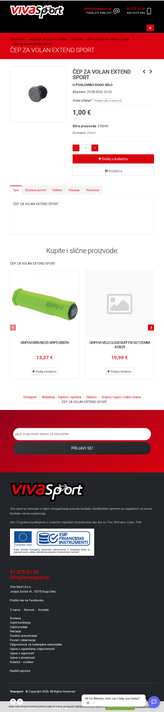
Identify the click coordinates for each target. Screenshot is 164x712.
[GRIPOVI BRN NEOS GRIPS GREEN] (44, 304)
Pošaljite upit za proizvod (107, 100)
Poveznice (92, 190)
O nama (15, 610)
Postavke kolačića (145, 706)
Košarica (115, 171)
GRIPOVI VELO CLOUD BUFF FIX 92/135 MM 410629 (119, 344)
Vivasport (17, 39)
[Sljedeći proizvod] (151, 72)
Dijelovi (77, 39)
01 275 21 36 (24, 572)
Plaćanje (74, 190)
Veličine (57, 190)
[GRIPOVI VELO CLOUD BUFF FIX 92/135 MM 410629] (119, 304)
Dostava (15, 618)
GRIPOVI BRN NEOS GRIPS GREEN (44, 342)
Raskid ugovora (20, 671)
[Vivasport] (38, 12)
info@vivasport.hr (29, 577)
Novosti (29, 610)
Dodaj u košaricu (114, 159)
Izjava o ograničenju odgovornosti (32, 649)
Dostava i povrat (35, 190)
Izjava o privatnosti (22, 657)
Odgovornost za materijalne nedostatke (36, 644)
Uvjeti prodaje (19, 627)
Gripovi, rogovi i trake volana (108, 39)
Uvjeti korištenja (20, 622)
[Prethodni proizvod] (144, 72)
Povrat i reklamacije (23, 640)
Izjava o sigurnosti (22, 653)
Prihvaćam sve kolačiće (120, 706)
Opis (16, 190)
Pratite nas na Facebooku (27, 600)
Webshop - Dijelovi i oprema (48, 39)
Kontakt (43, 610)
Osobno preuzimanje (23, 636)
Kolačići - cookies (21, 662)
